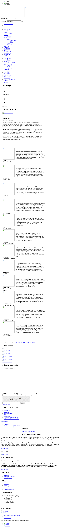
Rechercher (3, 21)
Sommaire (9, 30)
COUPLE (6, 72)
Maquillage (13, 40)
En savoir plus (4, 448)
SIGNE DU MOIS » (31, 342)
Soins (11, 42)
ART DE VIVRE (8, 64)
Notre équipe (7, 414)
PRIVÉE (6, 80)
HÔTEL (6, 82)
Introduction (7, 410)
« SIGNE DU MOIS (20, 342)
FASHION (6, 46)
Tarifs (5, 485)
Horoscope (9, 44)
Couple (8, 60)
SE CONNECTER (8, 24)
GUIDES (6, 50)
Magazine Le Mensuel (9, 476)
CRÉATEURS (7, 51)
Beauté (8, 39)
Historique (6, 412)
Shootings (9, 33)
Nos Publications (8, 413)
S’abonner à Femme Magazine (11, 419)
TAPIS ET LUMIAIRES (10, 79)
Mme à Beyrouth (11, 62)
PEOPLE (6, 35)
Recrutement (7, 416)
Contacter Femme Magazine (11, 417)
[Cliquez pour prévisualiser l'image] (7, 113)
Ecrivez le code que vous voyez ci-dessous (27, 395)
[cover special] (4, 421)
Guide (8, 71)
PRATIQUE (7, 49)
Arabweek (6, 475)
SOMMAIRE (7, 29)
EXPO (5, 56)
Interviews (9, 36)
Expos (8, 43)
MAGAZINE (7, 37)
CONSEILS (7, 73)
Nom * (17, 393)
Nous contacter (7, 518)
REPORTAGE (7, 58)
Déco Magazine (8, 478)
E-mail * (36, 393)
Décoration (9, 65)
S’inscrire (6, 26)
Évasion (9, 67)
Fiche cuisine (10, 68)
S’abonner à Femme (9, 489)
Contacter (6, 484)
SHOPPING (7, 47)
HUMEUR (6, 61)
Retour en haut (6, 404)
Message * (5, 393)
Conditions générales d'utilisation (12, 515)
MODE (6, 32)
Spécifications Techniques (10, 486)
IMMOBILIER (7, 54)
